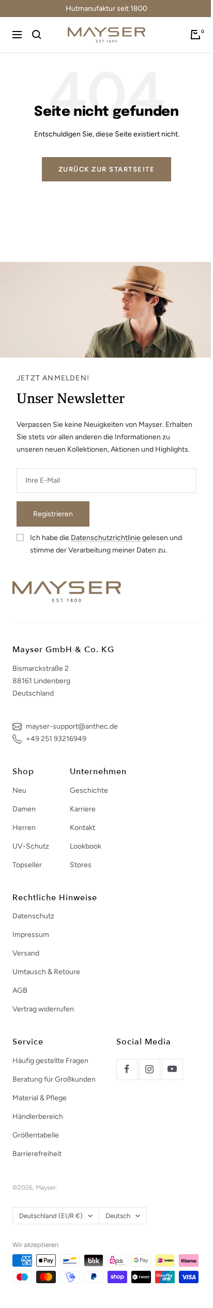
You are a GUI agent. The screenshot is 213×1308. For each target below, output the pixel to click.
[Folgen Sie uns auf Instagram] (149, 1069)
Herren (24, 827)
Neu (19, 790)
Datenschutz (33, 916)
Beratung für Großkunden (54, 1079)
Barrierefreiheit (37, 1153)
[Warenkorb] (195, 34)
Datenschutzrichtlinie (106, 537)
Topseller (27, 864)
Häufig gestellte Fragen (50, 1060)
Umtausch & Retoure (46, 971)
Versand (25, 953)
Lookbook (85, 846)
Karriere (83, 809)
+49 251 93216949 (56, 738)
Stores (81, 864)
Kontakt (82, 827)
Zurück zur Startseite (106, 169)
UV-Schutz (30, 846)
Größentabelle (35, 1135)
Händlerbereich (37, 1116)
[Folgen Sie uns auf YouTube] (172, 1069)
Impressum (30, 934)
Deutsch (117, 1216)
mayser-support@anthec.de (72, 726)
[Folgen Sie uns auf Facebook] (126, 1069)
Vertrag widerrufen (43, 1009)
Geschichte (89, 790)
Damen (24, 809)
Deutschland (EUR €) (51, 1216)
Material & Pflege (39, 1098)
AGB (19, 990)
